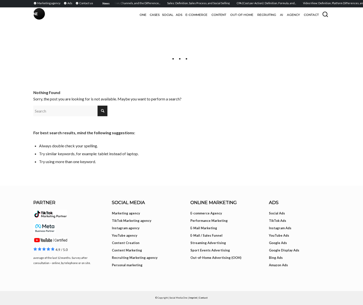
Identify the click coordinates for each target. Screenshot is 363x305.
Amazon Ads (278, 265)
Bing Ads (276, 258)
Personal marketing (127, 265)
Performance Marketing (209, 221)
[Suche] (325, 14)
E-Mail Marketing (203, 228)
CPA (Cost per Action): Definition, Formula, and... (263, 3)
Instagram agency (126, 228)
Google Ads (278, 243)
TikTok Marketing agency (131, 221)
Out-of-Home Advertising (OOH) (215, 258)
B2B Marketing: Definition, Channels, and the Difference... (120, 3)
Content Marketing (127, 250)
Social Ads (277, 213)
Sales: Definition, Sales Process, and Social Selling (195, 3)
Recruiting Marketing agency (135, 258)
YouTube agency (124, 235)
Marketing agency (126, 213)
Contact (203, 297)
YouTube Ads (279, 235)
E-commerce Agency (206, 213)
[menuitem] (47, 2)
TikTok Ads (277, 221)
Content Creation (126, 243)
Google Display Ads (284, 250)
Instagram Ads (280, 228)
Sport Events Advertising (210, 250)
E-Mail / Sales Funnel (206, 235)
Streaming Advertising (208, 243)
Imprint (193, 297)
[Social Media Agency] (107, 15)
